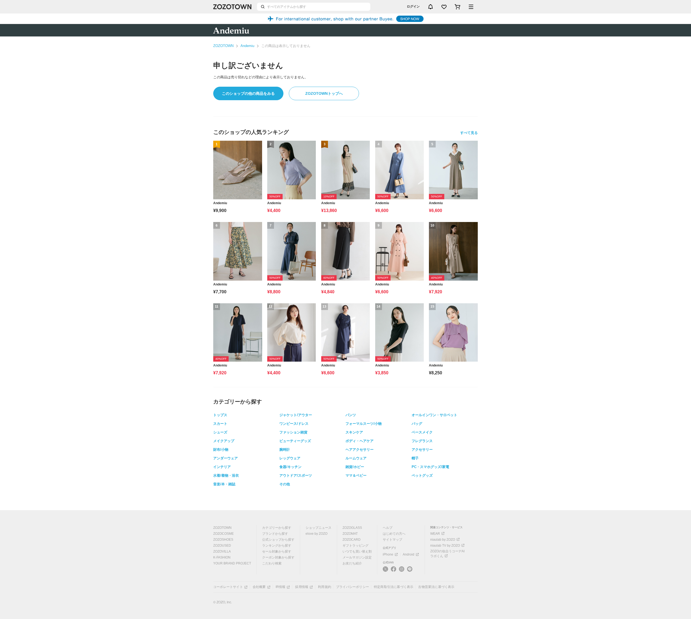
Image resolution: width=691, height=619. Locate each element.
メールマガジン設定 (357, 557)
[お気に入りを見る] (444, 7)
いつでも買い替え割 (357, 551)
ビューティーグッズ (295, 441)
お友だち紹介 (352, 563)
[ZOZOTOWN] (232, 7)
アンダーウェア (225, 458)
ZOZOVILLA (222, 551)
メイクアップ (223, 441)
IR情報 (281, 587)
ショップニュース (318, 528)
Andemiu (247, 46)
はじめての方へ (394, 534)
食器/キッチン (290, 467)
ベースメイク (422, 432)
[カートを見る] (457, 7)
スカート (220, 424)
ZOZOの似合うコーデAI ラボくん (447, 553)
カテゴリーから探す (276, 528)
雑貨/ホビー (355, 467)
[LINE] (409, 570)
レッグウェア (289, 458)
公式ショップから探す (278, 539)
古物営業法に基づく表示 (436, 587)
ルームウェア (356, 458)
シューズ (220, 432)
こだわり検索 (272, 563)
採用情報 (301, 587)
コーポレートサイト (228, 587)
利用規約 (324, 587)
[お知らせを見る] (430, 7)
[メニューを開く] (471, 7)
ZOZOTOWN (223, 46)
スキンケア (354, 432)
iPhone (388, 554)
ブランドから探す (275, 534)
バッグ (417, 424)
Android (408, 554)
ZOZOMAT (350, 534)
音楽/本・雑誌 (224, 484)
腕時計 (284, 450)
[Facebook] (393, 571)
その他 (284, 484)
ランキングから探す (276, 545)
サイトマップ (392, 539)
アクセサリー (422, 450)
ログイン (413, 6)
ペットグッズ (422, 475)
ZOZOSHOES (223, 539)
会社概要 (259, 587)
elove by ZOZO (316, 534)
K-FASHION (222, 557)
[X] (385, 571)
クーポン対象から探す (278, 557)
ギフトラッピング (355, 545)
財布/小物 (220, 450)
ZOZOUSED (222, 545)
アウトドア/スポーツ (295, 475)
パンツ (351, 415)
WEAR (435, 534)
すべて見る (469, 132)
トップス (220, 415)
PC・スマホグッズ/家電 (430, 467)
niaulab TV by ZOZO (445, 545)
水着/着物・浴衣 (226, 475)
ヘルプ (387, 528)
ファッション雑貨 (293, 432)
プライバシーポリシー (352, 587)
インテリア (222, 467)
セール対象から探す (276, 551)
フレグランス (422, 441)
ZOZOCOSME (223, 534)
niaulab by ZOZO (442, 539)
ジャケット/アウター (295, 415)
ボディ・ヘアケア (360, 441)
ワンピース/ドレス (294, 424)
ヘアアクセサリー (360, 450)
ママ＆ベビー (356, 475)
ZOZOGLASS (352, 528)
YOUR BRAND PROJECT (232, 563)
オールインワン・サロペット (434, 415)
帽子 (415, 458)
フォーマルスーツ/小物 (364, 424)
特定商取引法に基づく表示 (393, 587)
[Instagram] (401, 571)
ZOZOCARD (352, 539)
